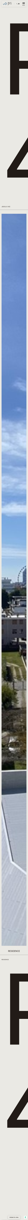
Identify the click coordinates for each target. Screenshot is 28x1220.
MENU (23, 5)
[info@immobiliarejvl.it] (18, 3)
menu (23, 3)
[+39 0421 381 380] (17, 3)
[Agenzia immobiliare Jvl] (7, 4)
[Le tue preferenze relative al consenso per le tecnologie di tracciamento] (25, 1217)
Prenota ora (14, 1217)
